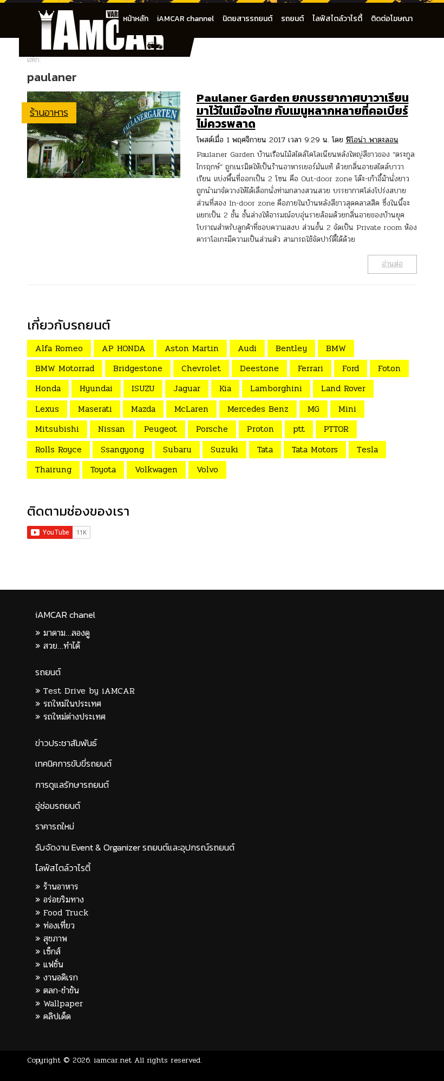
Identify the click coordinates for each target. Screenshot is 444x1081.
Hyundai (96, 388)
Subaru (177, 449)
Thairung (53, 469)
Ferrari (310, 368)
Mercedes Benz (258, 409)
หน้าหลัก (135, 18)
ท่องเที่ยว (59, 925)
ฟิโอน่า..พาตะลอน (372, 140)
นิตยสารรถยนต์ (247, 18)
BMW (336, 348)
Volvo (207, 469)
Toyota (103, 469)
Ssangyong (122, 449)
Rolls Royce (58, 449)
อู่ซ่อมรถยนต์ (57, 806)
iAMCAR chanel (65, 615)
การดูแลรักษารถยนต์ (72, 785)
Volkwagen (156, 469)
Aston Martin (192, 348)
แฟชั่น (53, 964)
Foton (389, 368)
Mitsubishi (57, 429)
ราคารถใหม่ (54, 826)
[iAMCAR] (111, 16)
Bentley (291, 348)
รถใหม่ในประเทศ (72, 703)
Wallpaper (63, 1003)
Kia (225, 388)
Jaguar (186, 388)
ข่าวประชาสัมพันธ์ (66, 743)
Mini (347, 409)
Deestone (259, 368)
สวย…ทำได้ (61, 645)
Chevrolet (201, 368)
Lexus (47, 409)
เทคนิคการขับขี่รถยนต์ (73, 763)
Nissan (111, 429)
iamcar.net (113, 1060)
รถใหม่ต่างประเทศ (74, 716)
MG (313, 409)
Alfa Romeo (59, 348)
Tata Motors (315, 449)
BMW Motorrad (64, 368)
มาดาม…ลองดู (66, 633)
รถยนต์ (292, 18)
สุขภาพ (55, 938)
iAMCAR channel (185, 18)
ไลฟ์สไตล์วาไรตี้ (337, 18)
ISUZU (143, 388)
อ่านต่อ (392, 263)
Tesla (367, 449)
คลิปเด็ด (57, 1016)
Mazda (143, 409)
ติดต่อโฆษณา (392, 18)
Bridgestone (137, 368)
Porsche (212, 429)
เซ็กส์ (52, 951)
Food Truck (65, 912)
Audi (247, 348)
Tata (265, 449)
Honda (48, 388)
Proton (260, 429)
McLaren (191, 409)
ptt (299, 429)
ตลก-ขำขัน (61, 990)
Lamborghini (276, 388)
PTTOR (336, 429)
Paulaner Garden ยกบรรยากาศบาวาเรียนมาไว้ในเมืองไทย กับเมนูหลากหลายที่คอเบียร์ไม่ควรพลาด (303, 110)
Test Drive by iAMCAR (89, 690)
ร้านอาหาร (49, 112)
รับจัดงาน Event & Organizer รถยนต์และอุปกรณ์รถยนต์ (134, 847)
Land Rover (343, 388)
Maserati (95, 409)
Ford (350, 368)
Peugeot (160, 429)
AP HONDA (124, 348)
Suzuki (224, 449)
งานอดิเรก (60, 977)
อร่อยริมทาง (63, 899)
